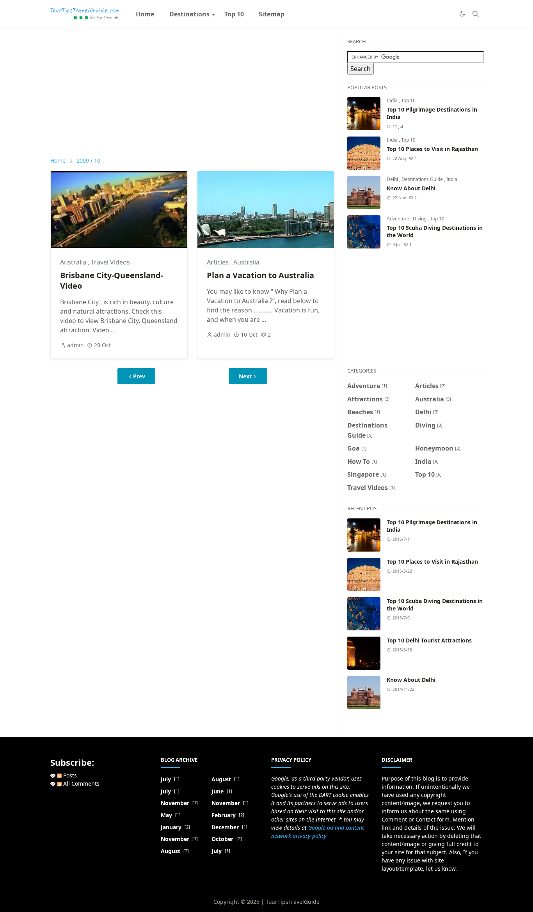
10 (97, 160)
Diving (420, 218)
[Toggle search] (476, 14)
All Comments (80, 783)
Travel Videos (110, 262)
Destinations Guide (423, 179)
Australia (74, 262)
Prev (139, 376)
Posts (69, 775)
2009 (82, 160)
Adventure (398, 218)
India (393, 100)
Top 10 (408, 100)
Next (245, 376)
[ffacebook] (446, 14)
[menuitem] (145, 14)
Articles (218, 262)
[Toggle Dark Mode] (462, 13)
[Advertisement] (192, 92)
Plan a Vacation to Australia (260, 275)
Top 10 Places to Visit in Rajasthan (432, 149)
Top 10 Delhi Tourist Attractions (429, 640)
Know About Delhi (411, 188)
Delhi (393, 179)
